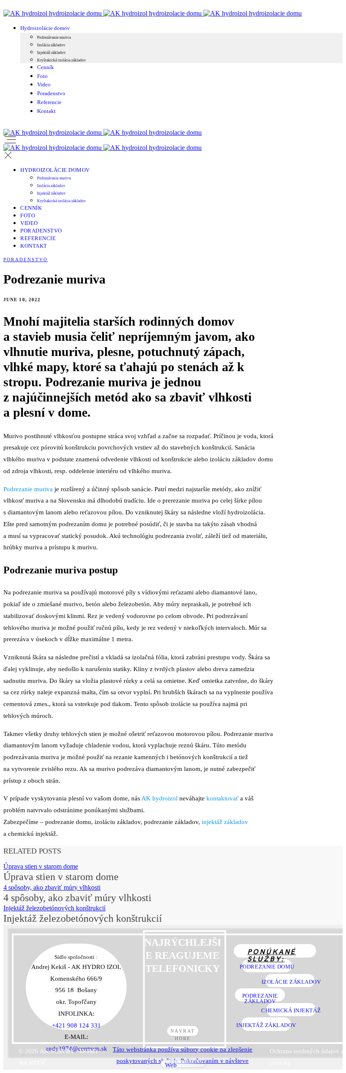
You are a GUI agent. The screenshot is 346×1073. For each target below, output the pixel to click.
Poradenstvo (51, 93)
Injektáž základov (51, 53)
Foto (42, 76)
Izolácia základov (51, 45)
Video (44, 84)
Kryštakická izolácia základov (61, 60)
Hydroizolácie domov (45, 28)
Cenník (45, 67)
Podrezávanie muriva (54, 37)
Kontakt (46, 111)
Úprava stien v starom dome (40, 866)
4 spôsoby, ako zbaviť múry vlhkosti (51, 887)
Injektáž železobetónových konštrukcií (54, 908)
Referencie (49, 102)
